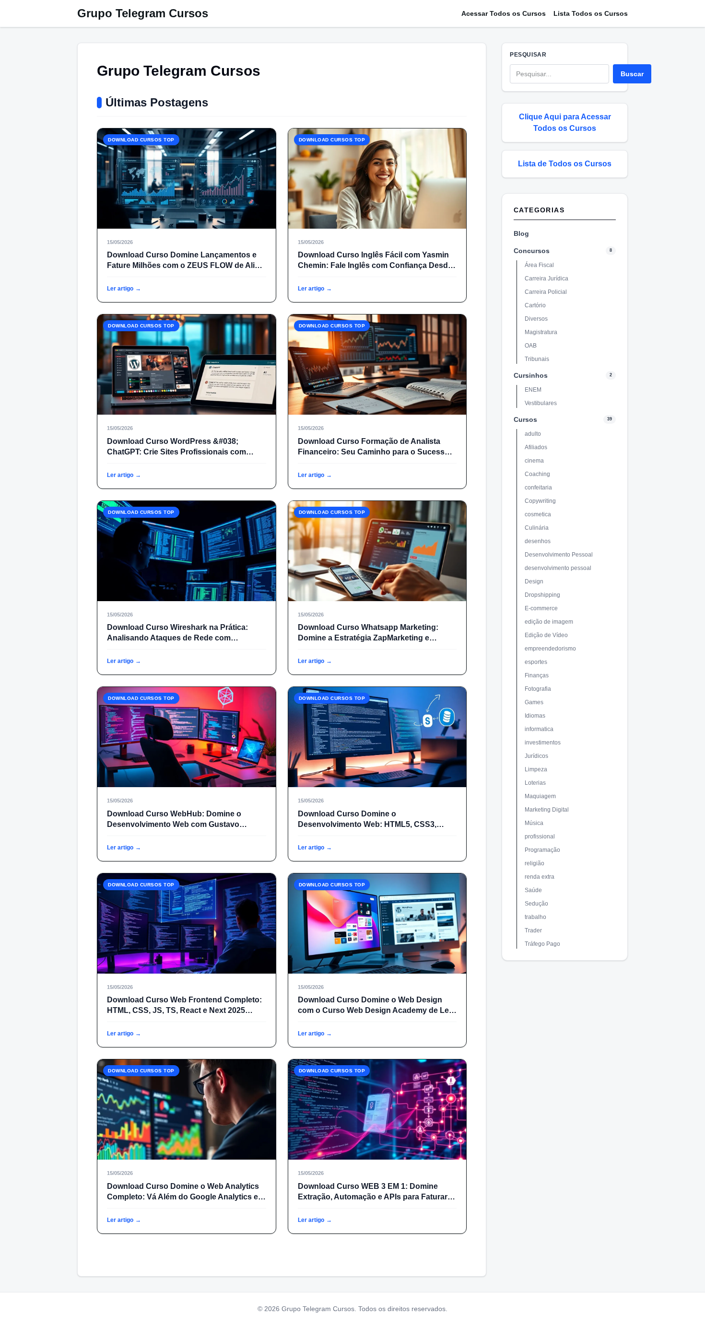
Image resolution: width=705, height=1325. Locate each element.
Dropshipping (542, 595)
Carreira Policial (546, 292)
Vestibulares (541, 403)
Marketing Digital (547, 809)
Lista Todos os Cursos (590, 13)
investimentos (543, 742)
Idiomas (535, 715)
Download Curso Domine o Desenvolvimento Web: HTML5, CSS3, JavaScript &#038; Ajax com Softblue (367, 824)
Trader (533, 930)
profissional (540, 836)
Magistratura (541, 332)
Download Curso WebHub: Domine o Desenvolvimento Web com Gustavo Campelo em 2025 (174, 824)
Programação (542, 850)
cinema (534, 460)
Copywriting (540, 501)
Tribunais (537, 359)
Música (534, 823)
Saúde (533, 890)
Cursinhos (531, 375)
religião (534, 863)
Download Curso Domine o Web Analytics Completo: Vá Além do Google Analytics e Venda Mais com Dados (183, 1196)
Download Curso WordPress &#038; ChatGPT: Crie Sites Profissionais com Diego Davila (176, 451)
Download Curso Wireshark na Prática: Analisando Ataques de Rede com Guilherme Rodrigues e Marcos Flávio (177, 637)
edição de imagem (549, 621)
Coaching (537, 474)
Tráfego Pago (542, 944)
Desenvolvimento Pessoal (559, 554)
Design (534, 581)
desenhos (538, 541)
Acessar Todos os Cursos (503, 13)
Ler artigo (124, 288)
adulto (533, 433)
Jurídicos (536, 756)
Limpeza (536, 769)
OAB (531, 345)
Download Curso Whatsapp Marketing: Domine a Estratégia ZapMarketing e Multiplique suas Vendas (368, 637)
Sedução (536, 903)
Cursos (525, 419)
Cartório (535, 305)
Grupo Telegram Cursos (142, 13)
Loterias (535, 782)
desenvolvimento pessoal (558, 568)
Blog (521, 233)
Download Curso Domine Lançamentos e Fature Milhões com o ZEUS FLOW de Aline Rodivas (185, 265)
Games (534, 702)
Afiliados (536, 447)
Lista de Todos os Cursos (564, 164)
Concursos (532, 251)
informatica (539, 729)
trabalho (535, 917)
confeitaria (538, 487)
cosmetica (538, 514)
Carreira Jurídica (546, 278)
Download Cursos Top (141, 139)
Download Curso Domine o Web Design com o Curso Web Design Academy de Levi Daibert (376, 1010)
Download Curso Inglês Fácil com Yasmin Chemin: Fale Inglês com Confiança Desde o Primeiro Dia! (375, 265)
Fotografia (538, 689)
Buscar (632, 74)
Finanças (537, 675)
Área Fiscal (539, 265)
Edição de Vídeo (546, 635)
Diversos (536, 318)
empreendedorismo (550, 648)
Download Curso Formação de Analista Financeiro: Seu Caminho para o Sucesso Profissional (373, 451)
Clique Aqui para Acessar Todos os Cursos (565, 122)
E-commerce (541, 608)
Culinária (537, 527)
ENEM (533, 389)
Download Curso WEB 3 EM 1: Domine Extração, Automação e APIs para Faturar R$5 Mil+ (372, 1196)
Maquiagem (540, 796)
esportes (536, 662)
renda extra (539, 876)
